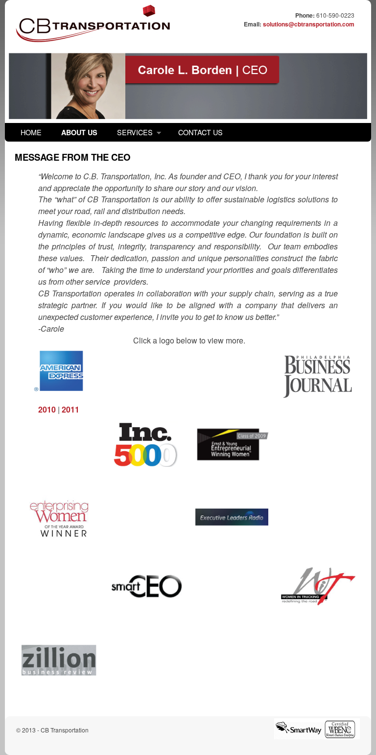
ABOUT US (79, 132)
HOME (31, 132)
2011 (70, 409)
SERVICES (130, 134)
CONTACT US (200, 132)
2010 (47, 409)
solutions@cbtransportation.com (308, 24)
